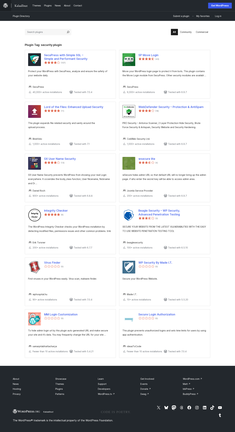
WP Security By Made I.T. (155, 262)
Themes (59, 384)
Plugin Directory (21, 16)
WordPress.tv (106, 394)
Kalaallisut (48, 411)
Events (144, 384)
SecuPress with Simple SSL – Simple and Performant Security (65, 56)
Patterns (59, 394)
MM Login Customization (61, 314)
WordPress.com (192, 378)
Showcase (60, 378)
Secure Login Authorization (156, 314)
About (16, 378)
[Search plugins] (68, 32)
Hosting (17, 389)
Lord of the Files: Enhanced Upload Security (73, 107)
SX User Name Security (60, 158)
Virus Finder (52, 262)
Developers (104, 389)
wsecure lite (146, 158)
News (16, 384)
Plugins (59, 389)
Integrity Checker (56, 210)
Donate (145, 389)
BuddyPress (190, 394)
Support (102, 384)
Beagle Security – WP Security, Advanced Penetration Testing (159, 212)
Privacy (17, 394)
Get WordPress (220, 5)
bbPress (188, 389)
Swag (144, 394)
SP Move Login (148, 55)
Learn (101, 378)
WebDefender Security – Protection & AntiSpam (171, 107)
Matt (186, 384)
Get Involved (147, 378)
